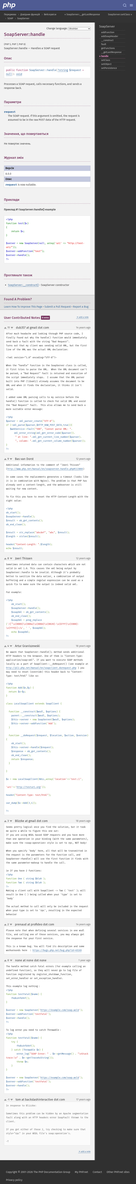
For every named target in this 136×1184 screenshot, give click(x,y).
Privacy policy (14, 1180)
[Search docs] (124, 5)
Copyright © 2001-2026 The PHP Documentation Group (38, 1172)
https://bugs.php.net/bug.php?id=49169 (57, 950)
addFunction (107, 32)
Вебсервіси (50, 14)
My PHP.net (81, 1172)
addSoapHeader (109, 36)
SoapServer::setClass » (120, 14)
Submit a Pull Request (57, 306)
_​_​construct (107, 40)
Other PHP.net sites (118, 1172)
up (6, 328)
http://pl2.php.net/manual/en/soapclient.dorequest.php (41, 667)
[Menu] (131, 5)
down (12, 328)
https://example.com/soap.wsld (59, 1010)
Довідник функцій (30, 14)
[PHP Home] (9, 5)
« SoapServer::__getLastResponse (82, 14)
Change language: (57, 28)
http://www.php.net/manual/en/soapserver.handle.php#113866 (45, 469)
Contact (97, 1172)
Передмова (10, 14)
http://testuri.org (28, 787)
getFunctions (108, 48)
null (9, 74)
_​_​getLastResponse (111, 52)
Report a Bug (80, 306)
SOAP (10, 18)
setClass (105, 60)
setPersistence (109, 68)
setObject (106, 64)
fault (103, 44)
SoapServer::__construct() (23, 285)
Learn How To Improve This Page (23, 306)
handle (104, 56)
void (19, 74)
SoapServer (23, 18)
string (63, 70)
